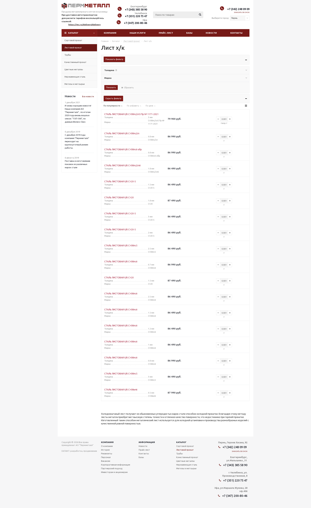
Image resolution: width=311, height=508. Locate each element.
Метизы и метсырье (74, 84)
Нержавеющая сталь (74, 77)
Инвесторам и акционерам (114, 472)
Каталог (73, 33)
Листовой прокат (73, 47)
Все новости (88, 96)
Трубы (67, 55)
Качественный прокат (75, 62)
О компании (107, 446)
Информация (147, 442)
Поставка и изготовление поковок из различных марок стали (77, 164)
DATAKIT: (66, 451)
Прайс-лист (166, 33)
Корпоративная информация (115, 465)
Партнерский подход (111, 468)
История (105, 450)
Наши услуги (137, 33)
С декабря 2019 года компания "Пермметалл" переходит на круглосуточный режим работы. (77, 141)
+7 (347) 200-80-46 (135, 23)
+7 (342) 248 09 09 (238, 9)
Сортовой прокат (73, 40)
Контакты (236, 33)
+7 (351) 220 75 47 (136, 16)
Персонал (106, 457)
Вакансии (105, 461)
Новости (211, 33)
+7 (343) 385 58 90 (136, 9)
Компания (110, 33)
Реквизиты (106, 453)
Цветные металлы (73, 69)
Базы (189, 33)
